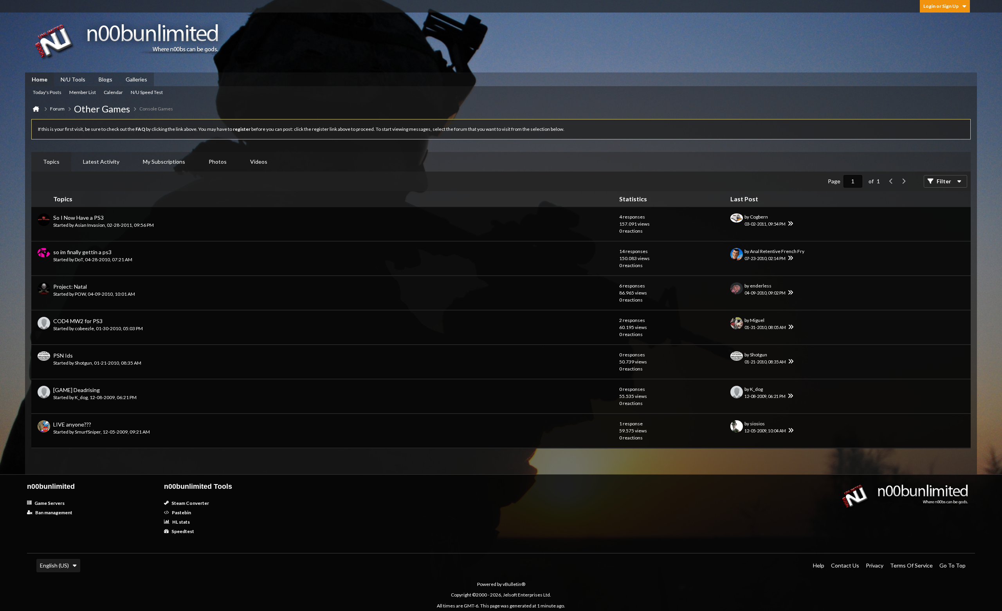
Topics (51, 161)
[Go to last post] (790, 224)
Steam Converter (190, 503)
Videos (258, 161)
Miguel (757, 320)
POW (80, 294)
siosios (757, 424)
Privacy (874, 565)
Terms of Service (911, 565)
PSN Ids (63, 355)
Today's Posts (47, 92)
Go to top (952, 565)
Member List (82, 92)
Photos (218, 161)
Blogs (105, 79)
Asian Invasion (90, 225)
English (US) (54, 565)
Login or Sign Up (941, 6)
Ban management (53, 512)
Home (39, 79)
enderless (760, 286)
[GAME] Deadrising (76, 390)
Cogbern (759, 217)
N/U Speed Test (147, 92)
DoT (79, 259)
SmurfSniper (88, 432)
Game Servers (49, 503)
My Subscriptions (164, 161)
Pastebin (181, 512)
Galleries (136, 79)
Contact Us (845, 565)
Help (818, 565)
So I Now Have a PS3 (78, 217)
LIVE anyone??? (72, 424)
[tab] (51, 162)
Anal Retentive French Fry (777, 251)
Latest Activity (101, 161)
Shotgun (83, 363)
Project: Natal (70, 286)
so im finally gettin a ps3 (82, 252)
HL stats (180, 522)
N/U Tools (73, 79)
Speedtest (182, 531)
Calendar (113, 92)
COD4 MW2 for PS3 (78, 321)
